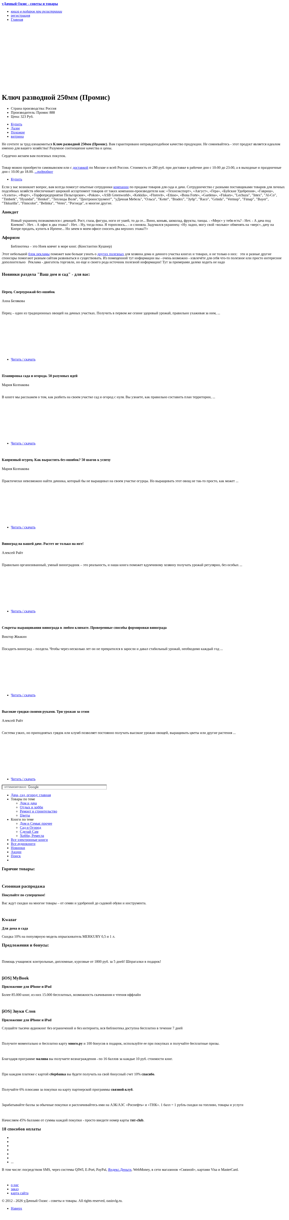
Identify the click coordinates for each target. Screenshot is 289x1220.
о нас (15, 1185)
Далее (15, 128)
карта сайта (19, 1193)
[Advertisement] (102, 56)
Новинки (18, 848)
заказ (15, 1189)
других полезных (110, 254)
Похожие (18, 132)
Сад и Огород (30, 827)
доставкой (80, 167)
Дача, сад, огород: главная (31, 795)
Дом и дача (28, 803)
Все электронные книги (29, 840)
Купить (16, 124)
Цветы (25, 815)
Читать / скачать (23, 359)
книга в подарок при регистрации (36, 11)
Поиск (16, 856)
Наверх (16, 1208)
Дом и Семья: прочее (36, 823)
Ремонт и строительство (38, 811)
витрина (17, 136)
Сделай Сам (29, 831)
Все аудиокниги (23, 844)
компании (121, 187)
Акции (16, 852)
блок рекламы (39, 254)
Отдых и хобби (31, 807)
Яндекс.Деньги (119, 1169)
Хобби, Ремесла (32, 836)
